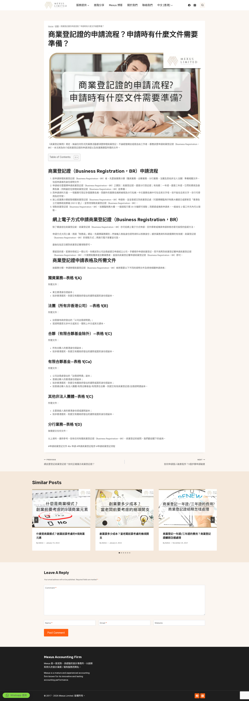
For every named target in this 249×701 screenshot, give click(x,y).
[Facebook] (189, 5)
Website (159, 623)
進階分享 (99, 5)
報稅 (66, 667)
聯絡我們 (147, 5)
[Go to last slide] (36, 520)
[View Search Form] (202, 5)
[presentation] (61, 508)
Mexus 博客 (116, 5)
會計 (75, 663)
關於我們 (132, 5)
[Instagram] (194, 5)
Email (103, 623)
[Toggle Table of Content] (75, 157)
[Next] (213, 520)
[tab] (119, 552)
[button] (16, 695)
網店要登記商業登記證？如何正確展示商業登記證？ (69, 462)
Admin (41, 543)
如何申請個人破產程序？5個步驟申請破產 (184, 462)
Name (48, 623)
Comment (50, 588)
